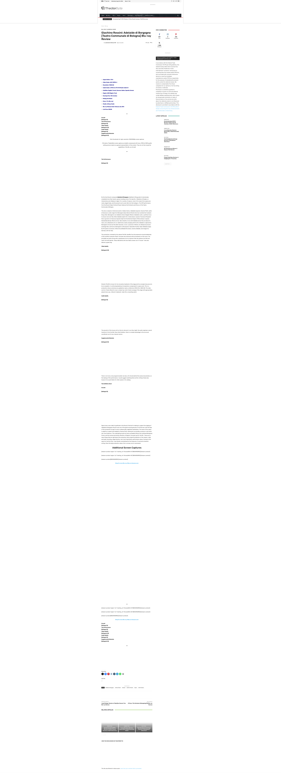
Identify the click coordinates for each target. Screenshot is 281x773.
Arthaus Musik (118, 687)
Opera (135, 687)
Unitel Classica (141, 687)
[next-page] (105, 735)
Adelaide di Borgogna (109, 687)
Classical (123, 687)
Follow (167, 33)
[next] (177, 19)
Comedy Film (126, 726)
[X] (175, 1)
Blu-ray (106, 26)
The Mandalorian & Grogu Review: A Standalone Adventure (144, 729)
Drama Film (109, 726)
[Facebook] (172, 1)
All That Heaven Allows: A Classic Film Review (170, 149)
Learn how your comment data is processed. (131, 768)
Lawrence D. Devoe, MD (110, 42)
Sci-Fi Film (144, 726)
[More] (137, 47)
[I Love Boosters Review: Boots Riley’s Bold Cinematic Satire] (127, 722)
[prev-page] (102, 735)
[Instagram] (173, 1)
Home (102, 26)
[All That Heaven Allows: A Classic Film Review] (159, 148)
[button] (178, 15)
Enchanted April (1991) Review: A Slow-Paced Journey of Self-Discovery (130, 19)
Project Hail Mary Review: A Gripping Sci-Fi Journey (171, 158)
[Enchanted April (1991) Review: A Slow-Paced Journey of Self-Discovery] (109, 722)
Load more (167, 163)
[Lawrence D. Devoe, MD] (102, 43)
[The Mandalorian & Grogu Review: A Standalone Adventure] (144, 722)
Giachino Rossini (130, 687)
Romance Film (167, 146)
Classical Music (111, 29)
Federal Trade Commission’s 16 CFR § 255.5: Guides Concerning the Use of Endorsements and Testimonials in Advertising (167, 108)
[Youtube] (179, 1)
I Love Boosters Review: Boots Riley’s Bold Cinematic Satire (126, 729)
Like (159, 33)
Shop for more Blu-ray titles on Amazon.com (127, 463)
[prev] (175, 19)
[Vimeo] (177, 1)
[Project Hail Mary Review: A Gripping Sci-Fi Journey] (159, 157)
